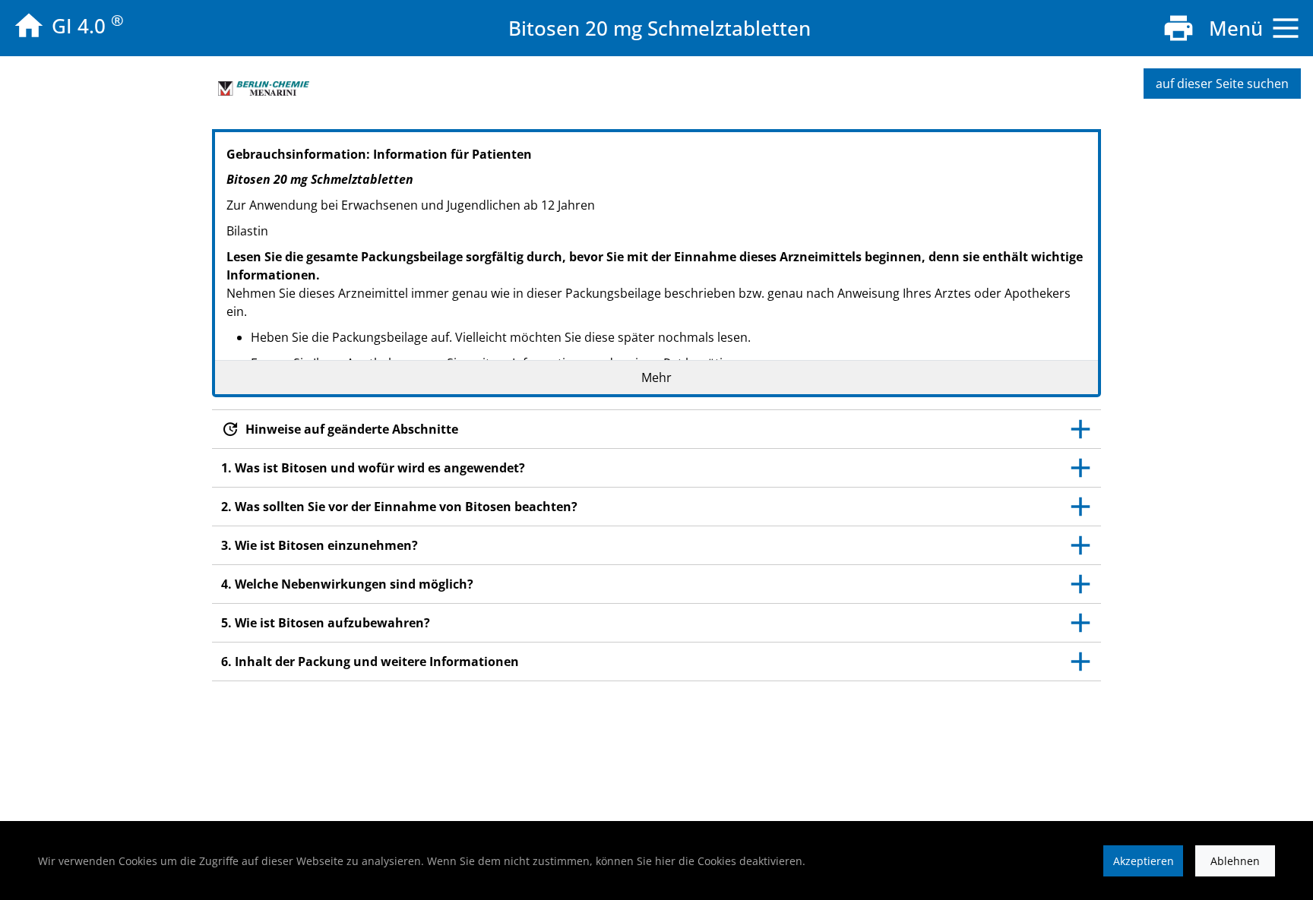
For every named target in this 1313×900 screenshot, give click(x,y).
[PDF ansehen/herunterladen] (1178, 28)
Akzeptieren (1143, 861)
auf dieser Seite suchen (1222, 83)
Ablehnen (1235, 861)
